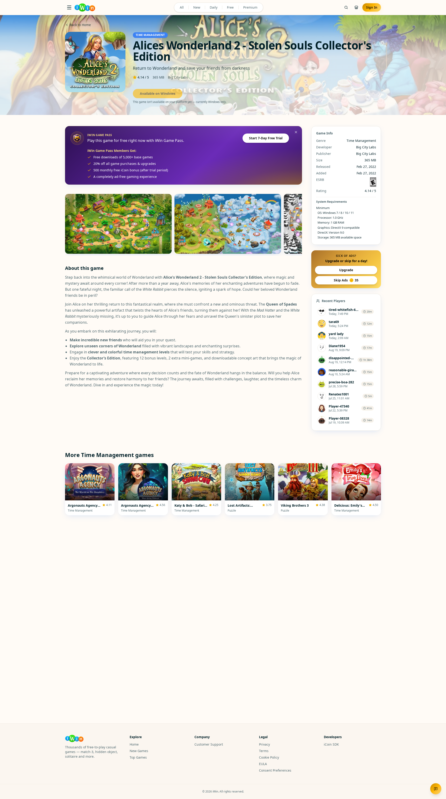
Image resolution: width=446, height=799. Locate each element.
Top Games (138, 757)
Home (134, 744)
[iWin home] (84, 7)
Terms (264, 751)
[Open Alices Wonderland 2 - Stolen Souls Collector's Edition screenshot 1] (118, 224)
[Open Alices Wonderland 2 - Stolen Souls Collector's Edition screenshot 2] (227, 224)
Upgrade (346, 270)
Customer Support (208, 744)
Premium (250, 7)
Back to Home (80, 25)
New (196, 7)
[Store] (356, 7)
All (182, 7)
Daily (213, 7)
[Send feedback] (435, 788)
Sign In (371, 7)
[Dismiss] (296, 132)
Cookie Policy (269, 757)
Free (230, 7)
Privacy (264, 744)
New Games (139, 751)
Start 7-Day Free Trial (265, 138)
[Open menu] (69, 7)
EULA (263, 764)
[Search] (346, 7)
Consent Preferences (275, 770)
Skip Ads (346, 280)
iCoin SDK (331, 744)
